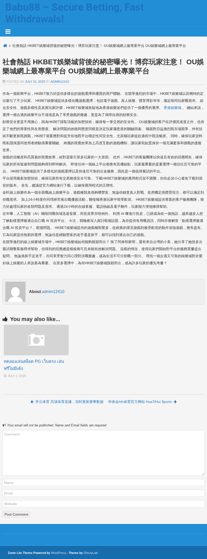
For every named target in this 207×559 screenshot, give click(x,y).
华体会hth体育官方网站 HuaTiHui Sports (140, 402)
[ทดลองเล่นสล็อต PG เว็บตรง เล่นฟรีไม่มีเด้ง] (36, 354)
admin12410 (59, 81)
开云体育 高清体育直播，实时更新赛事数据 (69, 402)
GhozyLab (91, 553)
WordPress (58, 553)
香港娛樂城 (172, 108)
